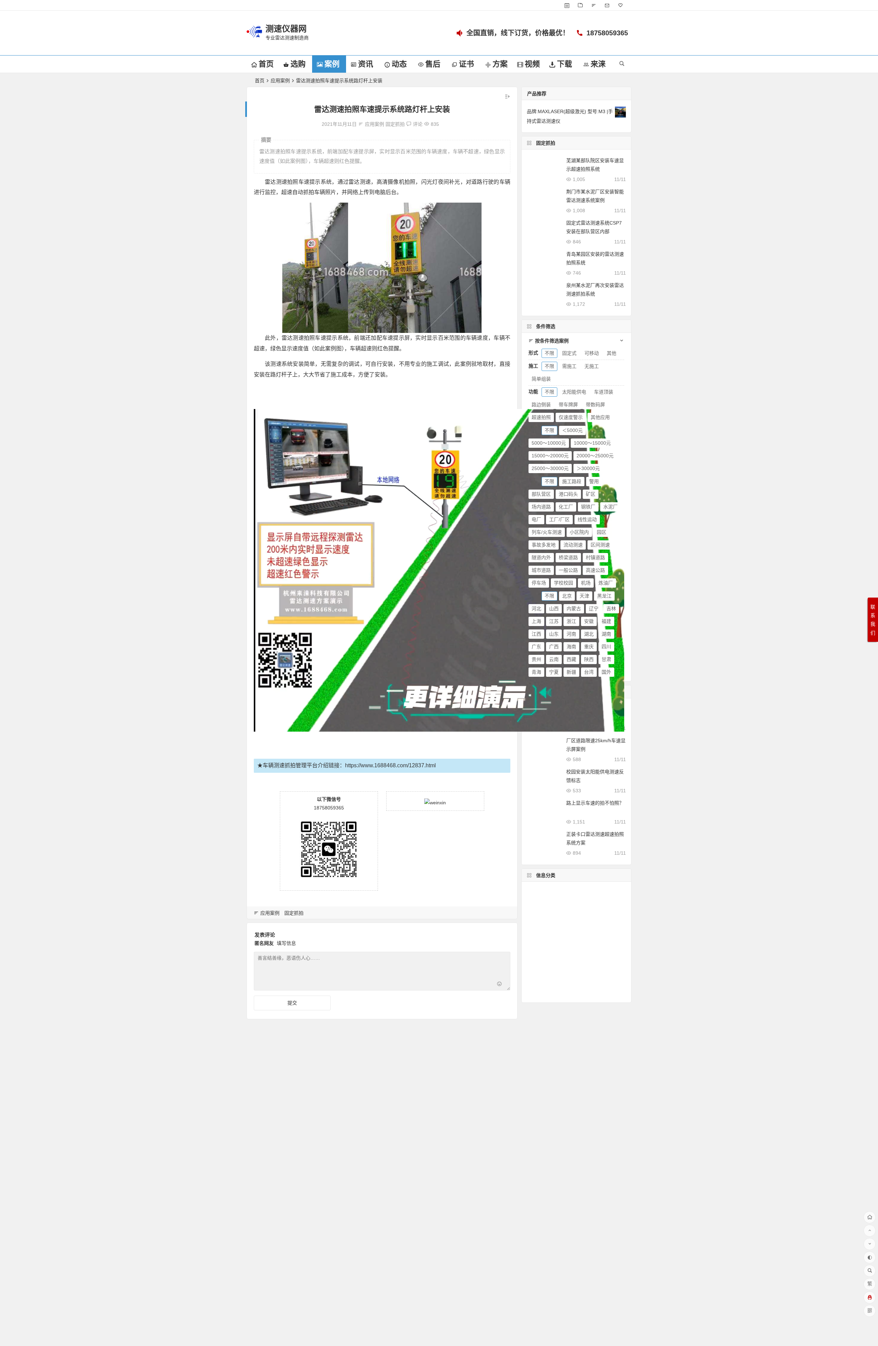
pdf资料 (558, 993)
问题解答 (587, 973)
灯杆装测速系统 (549, 973)
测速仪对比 (587, 993)
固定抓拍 (395, 124)
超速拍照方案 (545, 983)
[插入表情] (499, 984)
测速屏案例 (583, 952)
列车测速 (581, 921)
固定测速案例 (586, 983)
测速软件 (539, 890)
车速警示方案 (587, 942)
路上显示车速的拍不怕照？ (595, 803)
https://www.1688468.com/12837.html (390, 765)
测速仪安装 (577, 962)
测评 (568, 932)
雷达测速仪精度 (547, 942)
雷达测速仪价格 (601, 901)
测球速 (536, 993)
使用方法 (566, 901)
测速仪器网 (286, 28)
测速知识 (566, 891)
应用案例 (280, 80)
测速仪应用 (543, 962)
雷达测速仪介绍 (591, 911)
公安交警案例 (545, 952)
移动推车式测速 (547, 911)
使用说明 (590, 932)
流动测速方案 (543, 932)
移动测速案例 (546, 921)
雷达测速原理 (599, 890)
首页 (259, 80)
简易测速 (539, 901)
